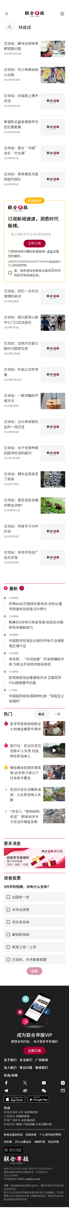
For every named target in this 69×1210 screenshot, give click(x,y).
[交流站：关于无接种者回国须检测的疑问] (53, 455)
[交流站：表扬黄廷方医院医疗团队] (53, 181)
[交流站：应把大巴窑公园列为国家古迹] (53, 350)
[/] (34, 14)
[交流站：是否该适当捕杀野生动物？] (53, 507)
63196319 (31, 1112)
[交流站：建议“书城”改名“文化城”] (53, 155)
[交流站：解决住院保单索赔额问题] (53, 51)
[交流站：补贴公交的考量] (53, 376)
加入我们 (10, 1067)
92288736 (45, 1124)
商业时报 (53, 1142)
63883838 (22, 1116)
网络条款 (31, 1134)
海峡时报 (39, 1142)
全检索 (8, 1142)
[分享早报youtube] (44, 1083)
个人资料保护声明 (50, 1134)
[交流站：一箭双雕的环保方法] (53, 403)
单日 (41, 714)
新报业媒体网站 (13, 1134)
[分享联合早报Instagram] (63, 1083)
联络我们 (41, 1067)
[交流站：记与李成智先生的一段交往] (53, 429)
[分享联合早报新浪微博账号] (25, 1090)
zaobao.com (32, 1178)
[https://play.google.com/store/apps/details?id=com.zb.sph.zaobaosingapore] (38, 1099)
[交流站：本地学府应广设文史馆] (53, 559)
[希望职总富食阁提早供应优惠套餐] (53, 129)
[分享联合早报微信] (44, 1090)
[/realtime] (21, 588)
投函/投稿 (11, 1075)
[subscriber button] (62, 14)
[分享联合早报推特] (25, 1083)
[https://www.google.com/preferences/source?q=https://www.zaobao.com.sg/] (13, 1150)
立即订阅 (34, 1050)
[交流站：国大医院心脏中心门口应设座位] (53, 324)
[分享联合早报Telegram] (6, 1090)
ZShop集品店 (23, 1142)
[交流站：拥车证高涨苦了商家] (53, 481)
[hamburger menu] (7, 14)
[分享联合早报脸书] (6, 1083)
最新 (13, 588)
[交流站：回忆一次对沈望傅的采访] (53, 298)
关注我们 (26, 1059)
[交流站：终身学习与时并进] (53, 533)
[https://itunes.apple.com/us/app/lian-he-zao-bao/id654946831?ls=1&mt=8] (14, 1099)
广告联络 (41, 1059)
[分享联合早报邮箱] (63, 1090)
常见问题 (26, 1067)
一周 (57, 714)
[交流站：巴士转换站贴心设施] (53, 77)
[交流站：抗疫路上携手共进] (53, 103)
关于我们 (10, 1059)
